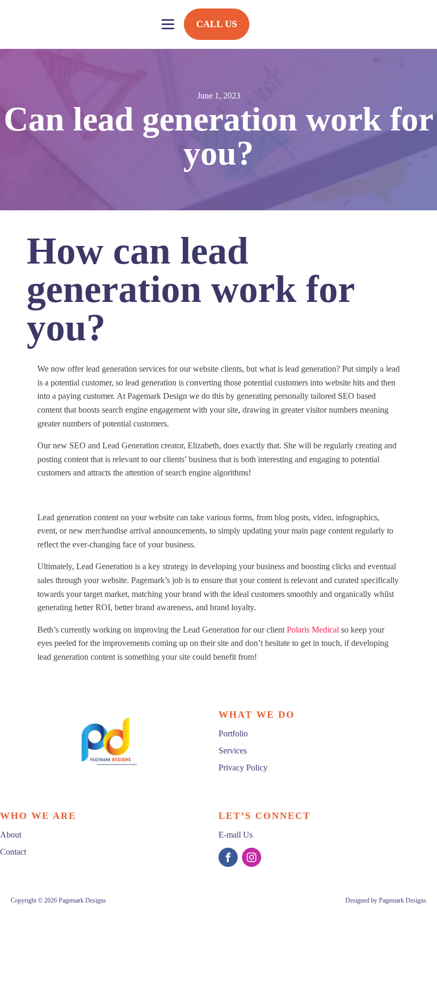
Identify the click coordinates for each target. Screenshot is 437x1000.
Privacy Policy (243, 767)
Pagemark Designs (82, 900)
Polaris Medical (313, 629)
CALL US (216, 24)
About (10, 834)
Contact (13, 851)
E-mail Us (235, 834)
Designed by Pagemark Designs (385, 900)
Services (232, 750)
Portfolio (233, 733)
